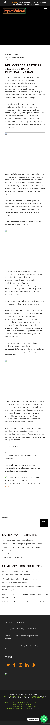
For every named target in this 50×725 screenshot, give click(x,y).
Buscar (5, 517)
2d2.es (26, 696)
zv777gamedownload (11, 587)
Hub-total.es (38, 698)
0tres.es (35, 696)
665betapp (6, 602)
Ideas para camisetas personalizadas (17, 540)
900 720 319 (12, 2)
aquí (7, 486)
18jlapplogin (7, 579)
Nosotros (10, 703)
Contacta (38, 708)
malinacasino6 (8, 594)
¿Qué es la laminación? (12, 557)
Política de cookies (24, 705)
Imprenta (13, 54)
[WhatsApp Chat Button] (44, 719)
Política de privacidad (24, 706)
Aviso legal (36, 703)
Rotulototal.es (12, 696)
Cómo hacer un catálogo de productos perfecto (22, 544)
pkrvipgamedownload (11, 571)
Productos (23, 703)
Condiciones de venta (19, 708)
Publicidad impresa (10, 554)
